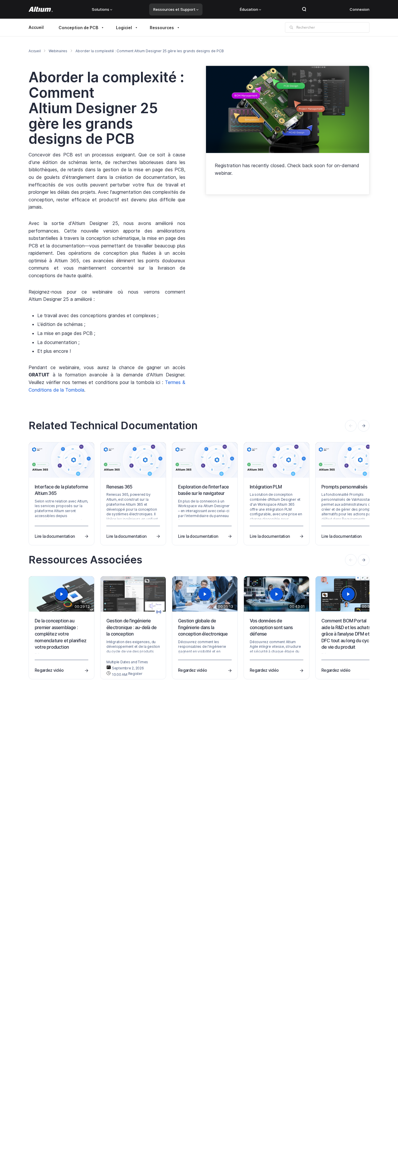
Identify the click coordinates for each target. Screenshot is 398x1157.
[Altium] (41, 9)
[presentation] (363, 426)
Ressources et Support (174, 9)
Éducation (249, 9)
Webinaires (58, 51)
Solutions (100, 9)
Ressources (162, 27)
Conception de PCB (78, 27)
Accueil (36, 27)
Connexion (359, 9)
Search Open (304, 9)
